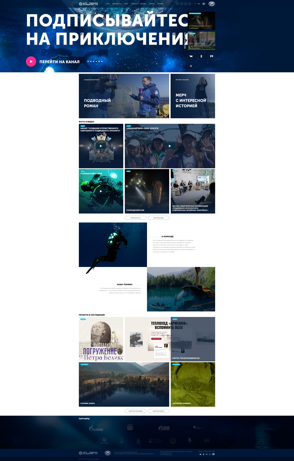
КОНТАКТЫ (160, 3)
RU (195, 3)
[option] (87, 440)
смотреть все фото (136, 217)
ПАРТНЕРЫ (143, 3)
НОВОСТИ (134, 3)
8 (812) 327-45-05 (166, 453)
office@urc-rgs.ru (168, 454)
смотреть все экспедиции (135, 411)
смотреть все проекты (158, 411)
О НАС (107, 3)
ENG (199, 3)
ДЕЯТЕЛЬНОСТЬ (117, 3)
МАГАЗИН (151, 3)
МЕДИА (126, 3)
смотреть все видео (158, 217)
